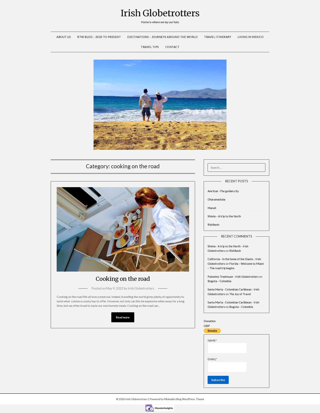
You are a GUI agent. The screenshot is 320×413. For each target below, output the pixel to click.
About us (63, 37)
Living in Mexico (251, 37)
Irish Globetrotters (160, 13)
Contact (172, 47)
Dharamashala (216, 199)
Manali (212, 208)
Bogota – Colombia (219, 281)
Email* (212, 359)
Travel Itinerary (217, 37)
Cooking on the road (123, 278)
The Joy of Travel (240, 294)
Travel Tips (150, 47)
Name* (212, 340)
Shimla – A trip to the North (224, 216)
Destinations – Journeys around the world (162, 37)
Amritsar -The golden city (223, 191)
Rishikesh (213, 224)
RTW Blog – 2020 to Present (99, 37)
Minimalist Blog (172, 399)
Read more (123, 317)
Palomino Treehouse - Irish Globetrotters (233, 276)
